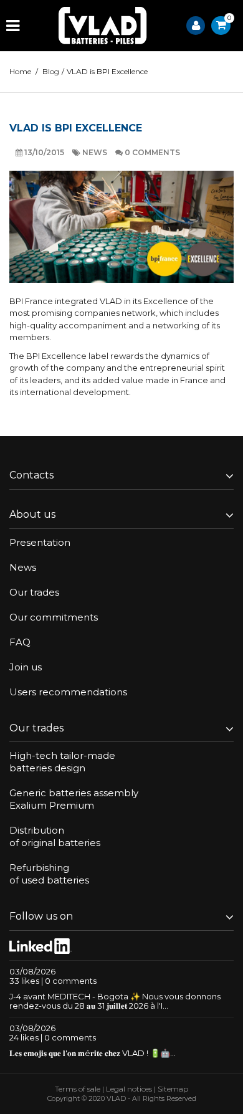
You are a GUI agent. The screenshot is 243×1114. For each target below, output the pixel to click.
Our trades (34, 592)
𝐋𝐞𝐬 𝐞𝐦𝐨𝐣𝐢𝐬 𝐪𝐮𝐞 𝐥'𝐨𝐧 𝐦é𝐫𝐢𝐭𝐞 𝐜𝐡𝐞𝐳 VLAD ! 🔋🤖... (92, 1053)
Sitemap (173, 1088)
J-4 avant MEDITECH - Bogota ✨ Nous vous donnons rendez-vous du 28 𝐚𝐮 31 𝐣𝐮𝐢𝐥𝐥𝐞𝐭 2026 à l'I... (115, 1001)
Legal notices (129, 1088)
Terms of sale (77, 1088)
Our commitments (53, 617)
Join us (25, 667)
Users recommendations (68, 692)
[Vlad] (103, 25)
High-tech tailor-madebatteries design (62, 762)
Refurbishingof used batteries (49, 874)
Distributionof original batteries (54, 836)
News (95, 152)
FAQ (20, 642)
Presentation (39, 542)
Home (20, 71)
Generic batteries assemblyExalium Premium (73, 799)
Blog (50, 71)
